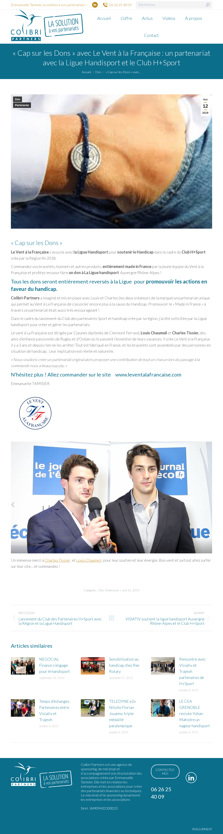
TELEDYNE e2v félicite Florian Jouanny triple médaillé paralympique (122, 713)
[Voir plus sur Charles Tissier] (70, 561)
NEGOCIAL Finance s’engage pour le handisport (54, 665)
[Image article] (23, 666)
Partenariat (22, 105)
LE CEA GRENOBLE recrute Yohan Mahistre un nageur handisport (194, 713)
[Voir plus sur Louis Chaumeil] (102, 561)
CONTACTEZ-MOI (165, 771)
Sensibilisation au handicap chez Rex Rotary (124, 665)
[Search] (207, 5)
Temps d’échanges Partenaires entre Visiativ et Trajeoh (54, 710)
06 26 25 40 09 (120, 5)
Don (17, 99)
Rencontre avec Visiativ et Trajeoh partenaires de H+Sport (192, 671)
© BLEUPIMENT (202, 829)
